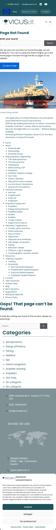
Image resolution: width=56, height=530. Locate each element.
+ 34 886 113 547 (12, 4)
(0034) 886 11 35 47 (20, 470)
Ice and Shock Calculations (20, 184)
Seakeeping (13, 165)
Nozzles (11, 214)
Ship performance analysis (20, 181)
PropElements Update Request (25, 269)
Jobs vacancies (12, 280)
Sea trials (11, 377)
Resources (10, 256)
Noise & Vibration (16, 178)
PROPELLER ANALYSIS (14, 294)
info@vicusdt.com (29, 4)
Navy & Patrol (14, 234)
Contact (9, 278)
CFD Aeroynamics (16, 162)
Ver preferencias (28, 521)
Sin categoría (13, 382)
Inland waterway (15, 231)
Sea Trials (12, 176)
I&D (8, 359)
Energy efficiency (15, 346)
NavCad (11, 192)
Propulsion (12, 170)
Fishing (11, 245)
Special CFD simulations (19, 187)
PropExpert (13, 200)
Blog (15, 11)
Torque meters (15, 220)
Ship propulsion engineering (17, 156)
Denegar (28, 514)
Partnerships (13, 151)
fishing (9, 351)
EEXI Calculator (12, 289)
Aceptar (28, 507)
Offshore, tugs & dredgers (20, 250)
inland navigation (16, 364)
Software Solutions (13, 189)
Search (50, 43)
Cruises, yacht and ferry (19, 228)
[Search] (43, 326)
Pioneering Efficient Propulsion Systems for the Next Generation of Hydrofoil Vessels (28, 136)
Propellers (12, 206)
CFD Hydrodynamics (17, 159)
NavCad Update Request (22, 267)
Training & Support (13, 258)
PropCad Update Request (22, 272)
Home (8, 142)
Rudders (11, 217)
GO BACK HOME (10, 66)
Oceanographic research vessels (23, 253)
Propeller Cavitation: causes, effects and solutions (28, 126)
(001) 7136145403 (17, 404)
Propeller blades (15, 211)
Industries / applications (16, 225)
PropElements (14, 195)
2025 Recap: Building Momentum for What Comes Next (30, 123)
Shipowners (13, 236)
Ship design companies (18, 242)
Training (11, 261)
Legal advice (40, 527)
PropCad (12, 198)
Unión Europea (6, 12)
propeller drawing (16, 368)
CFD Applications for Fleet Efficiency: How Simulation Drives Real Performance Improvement (29, 119)
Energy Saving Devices (18, 209)
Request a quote (29, 11)
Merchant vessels (16, 247)
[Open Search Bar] (46, 22)
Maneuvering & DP (16, 167)
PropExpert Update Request (23, 275)
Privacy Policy (16, 527)
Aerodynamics (14, 342)
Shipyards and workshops (19, 239)
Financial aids (14, 148)
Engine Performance (17, 223)
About (8, 145)
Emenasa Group (15, 154)
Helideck (10, 355)
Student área (11, 283)
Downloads (13, 264)
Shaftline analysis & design (20, 173)
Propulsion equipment (15, 203)
